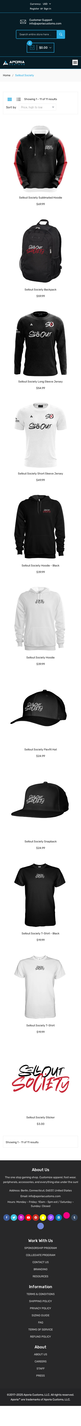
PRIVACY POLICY (40, 1308)
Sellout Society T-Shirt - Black (40, 933)
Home (6, 75)
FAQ (40, 1322)
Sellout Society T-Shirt (40, 1025)
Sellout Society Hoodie (40, 657)
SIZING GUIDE (40, 1315)
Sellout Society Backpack (40, 289)
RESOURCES (40, 1276)
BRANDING (41, 1269)
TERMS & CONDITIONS (41, 1294)
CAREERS (41, 1361)
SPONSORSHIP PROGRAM (40, 1248)
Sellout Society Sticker (40, 1117)
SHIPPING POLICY (40, 1301)
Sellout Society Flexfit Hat (40, 749)
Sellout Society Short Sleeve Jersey (40, 473)
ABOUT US (40, 1354)
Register (34, 8)
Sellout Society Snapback (41, 841)
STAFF (41, 1368)
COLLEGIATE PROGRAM (40, 1255)
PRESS (40, 1375)
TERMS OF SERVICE (40, 1329)
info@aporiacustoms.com (45, 1196)
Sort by (11, 107)
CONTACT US (40, 1262)
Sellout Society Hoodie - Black (40, 565)
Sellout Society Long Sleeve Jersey (40, 381)
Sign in (47, 8)
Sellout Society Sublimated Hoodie (40, 197)
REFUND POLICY (40, 1336)
